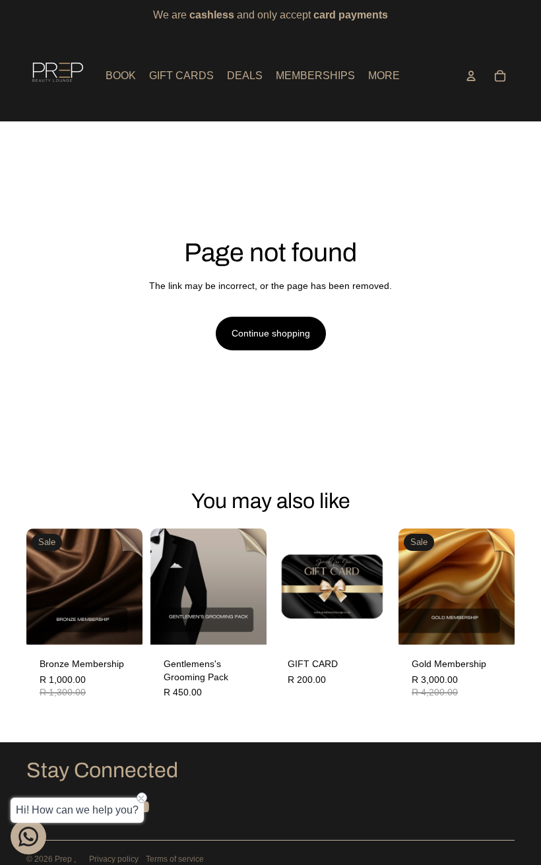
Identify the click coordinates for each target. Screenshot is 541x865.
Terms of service (175, 859)
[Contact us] (28, 836)
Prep (64, 859)
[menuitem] (384, 75)
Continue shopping (271, 333)
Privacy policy (114, 859)
